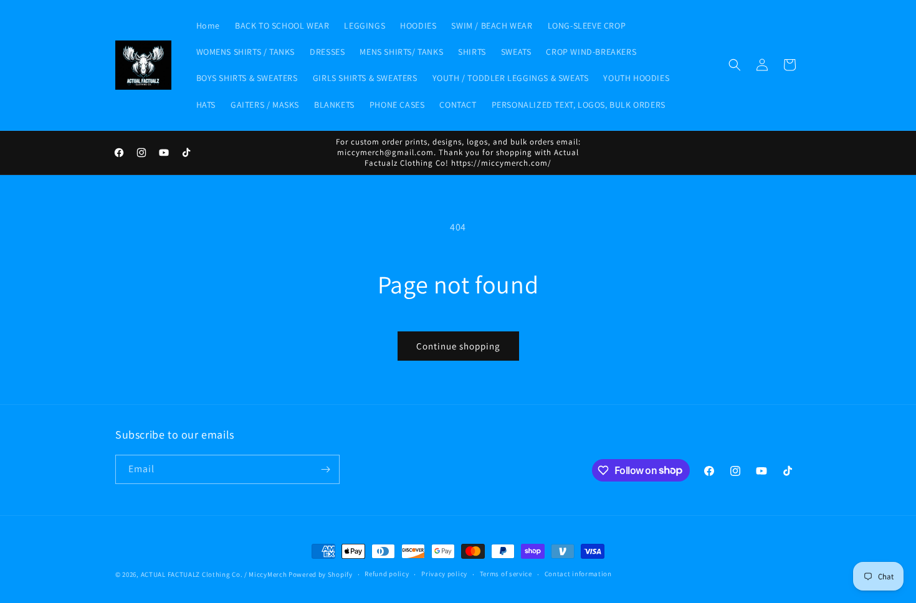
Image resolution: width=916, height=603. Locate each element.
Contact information (578, 573)
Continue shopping (458, 346)
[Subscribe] (325, 469)
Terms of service (506, 573)
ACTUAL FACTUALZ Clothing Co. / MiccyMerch (214, 574)
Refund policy (387, 573)
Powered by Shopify (321, 574)
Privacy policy (444, 573)
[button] (734, 64)
